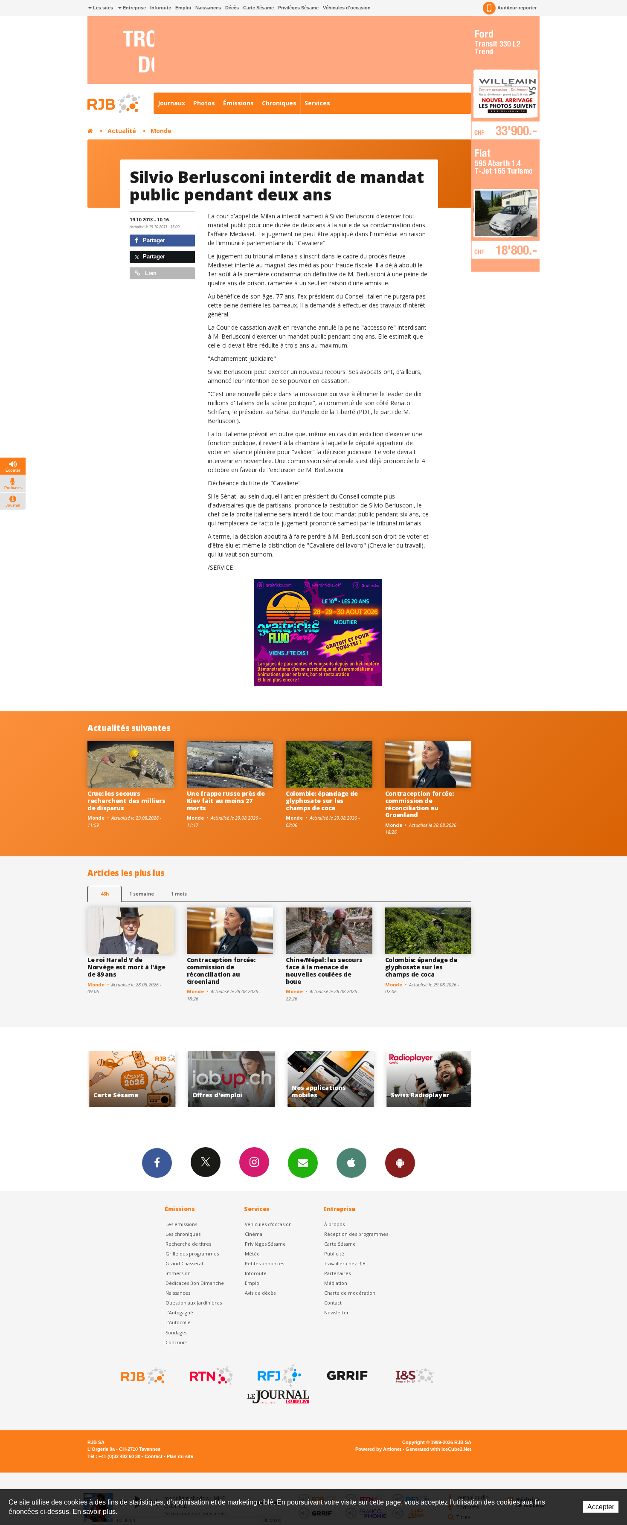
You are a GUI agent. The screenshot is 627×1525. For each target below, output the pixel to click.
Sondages (176, 1332)
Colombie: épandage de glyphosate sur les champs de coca (322, 800)
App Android (400, 1163)
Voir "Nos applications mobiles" (237, 1079)
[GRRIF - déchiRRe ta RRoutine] (346, 1376)
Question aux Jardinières (193, 1302)
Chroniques (279, 103)
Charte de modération (349, 1293)
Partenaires (337, 1273)
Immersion (178, 1273)
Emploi (183, 7)
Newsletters (303, 1163)
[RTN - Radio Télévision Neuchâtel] (211, 1376)
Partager (153, 240)
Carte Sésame (258, 7)
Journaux (171, 103)
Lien (150, 273)
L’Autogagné (179, 1312)
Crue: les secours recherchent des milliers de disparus (126, 800)
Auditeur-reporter (517, 7)
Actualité (121, 131)
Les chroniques (182, 1234)
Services (317, 103)
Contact (333, 1302)
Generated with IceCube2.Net (438, 1449)
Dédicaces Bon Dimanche (194, 1283)
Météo (252, 1253)
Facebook (157, 1163)
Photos (204, 103)
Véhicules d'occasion (347, 7)
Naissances (208, 7)
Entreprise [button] (134, 7)
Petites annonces (264, 1263)
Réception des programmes (356, 1234)
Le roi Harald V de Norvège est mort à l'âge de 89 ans (126, 967)
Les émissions (181, 1224)
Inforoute (160, 7)
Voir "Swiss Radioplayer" (336, 1079)
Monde (161, 131)
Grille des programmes (192, 1253)
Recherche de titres (188, 1244)
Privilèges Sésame (298, 7)
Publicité (334, 1253)
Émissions (238, 103)
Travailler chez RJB (345, 1263)
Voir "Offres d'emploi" (137, 1079)
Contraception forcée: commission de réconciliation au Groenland (419, 804)
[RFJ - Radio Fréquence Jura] (278, 1376)
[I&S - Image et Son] (414, 1376)
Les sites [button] (102, 7)
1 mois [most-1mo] (179, 893)
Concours (176, 1342)
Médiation (335, 1283)
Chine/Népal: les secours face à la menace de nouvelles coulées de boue (324, 970)
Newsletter (336, 1312)
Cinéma (253, 1234)
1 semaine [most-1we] (141, 893)
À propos (334, 1224)
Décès (232, 7)
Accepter (600, 1507)
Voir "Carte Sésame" (435, 1079)
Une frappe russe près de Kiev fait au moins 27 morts (226, 800)
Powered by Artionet (378, 1449)
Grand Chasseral (184, 1263)
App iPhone (351, 1163)
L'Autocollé (178, 1322)
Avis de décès (260, 1293)
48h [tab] (105, 893)
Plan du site (180, 1456)
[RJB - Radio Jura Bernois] (143, 1376)
